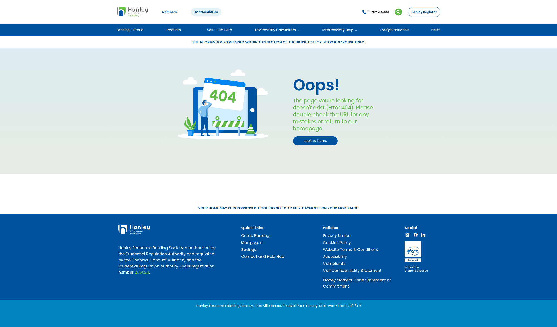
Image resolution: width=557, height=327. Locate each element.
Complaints (334, 263)
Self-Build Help (219, 29)
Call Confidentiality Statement (352, 270)
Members (169, 12)
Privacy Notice (336, 235)
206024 (142, 272)
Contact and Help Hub (262, 256)
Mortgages (251, 242)
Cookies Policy (337, 242)
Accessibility (335, 256)
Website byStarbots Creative (416, 269)
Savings (248, 249)
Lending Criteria (130, 29)
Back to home (315, 140)
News (435, 29)
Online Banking (255, 235)
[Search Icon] (398, 12)
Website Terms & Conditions (350, 249)
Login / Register (424, 12)
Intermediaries (206, 12)
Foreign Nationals (394, 29)
